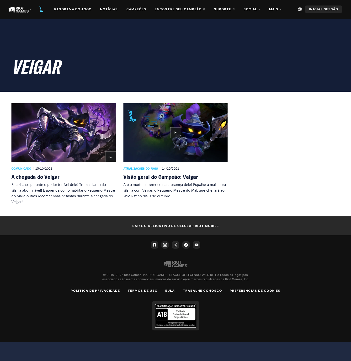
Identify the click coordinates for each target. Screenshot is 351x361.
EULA (170, 290)
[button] (63, 154)
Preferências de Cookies (255, 290)
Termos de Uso (143, 290)
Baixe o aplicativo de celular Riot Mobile (175, 226)
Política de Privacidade (95, 290)
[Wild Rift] (41, 9)
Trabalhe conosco (202, 290)
